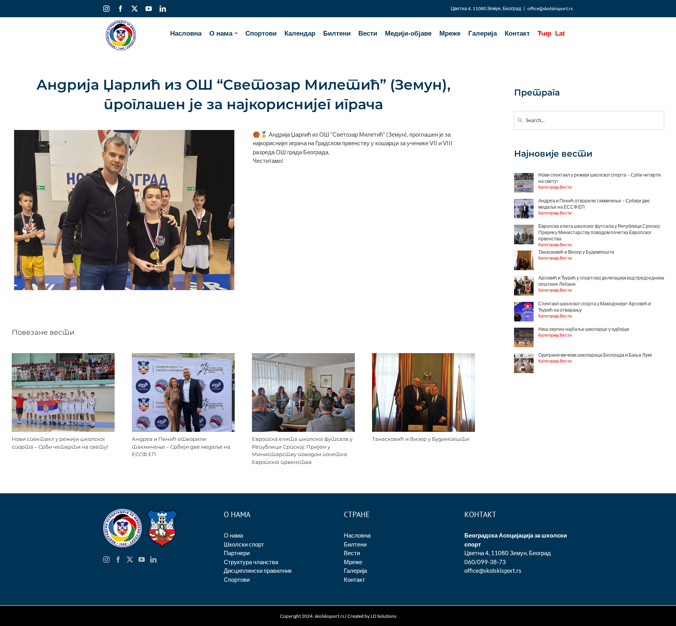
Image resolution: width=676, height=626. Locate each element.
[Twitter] (130, 559)
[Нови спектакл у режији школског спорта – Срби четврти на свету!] (63, 356)
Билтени (355, 544)
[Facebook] (118, 559)
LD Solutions (383, 616)
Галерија (355, 570)
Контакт (354, 579)
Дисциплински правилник (258, 570)
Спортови (237, 579)
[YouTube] (141, 559)
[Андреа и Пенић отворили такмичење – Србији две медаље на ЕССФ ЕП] (183, 356)
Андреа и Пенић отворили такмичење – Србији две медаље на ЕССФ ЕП (181, 446)
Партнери (237, 552)
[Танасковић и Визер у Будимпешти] (423, 356)
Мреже (353, 561)
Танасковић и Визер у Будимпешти (420, 439)
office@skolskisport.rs (550, 8)
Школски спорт (244, 544)
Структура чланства (251, 561)
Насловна (357, 535)
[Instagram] (106, 559)
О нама (233, 535)
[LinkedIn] (153, 559)
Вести (352, 552)
